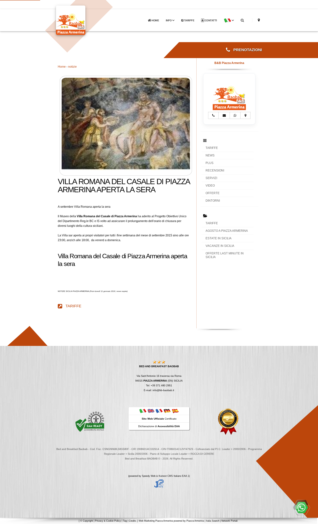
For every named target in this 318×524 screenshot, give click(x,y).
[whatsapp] (301, 507)
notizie (72, 66)
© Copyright (86, 520)
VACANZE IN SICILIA (220, 245)
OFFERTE (213, 193)
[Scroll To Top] (311, 520)
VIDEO (210, 185)
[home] (80, 20)
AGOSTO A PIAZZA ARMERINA (227, 230)
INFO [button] (169, 20)
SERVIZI (211, 178)
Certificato (159, 418)
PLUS (209, 162)
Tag (125, 520)
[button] (228, 20)
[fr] (159, 410)
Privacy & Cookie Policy (108, 520)
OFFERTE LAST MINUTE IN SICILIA (225, 255)
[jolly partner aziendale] (159, 483)
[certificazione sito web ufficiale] (228, 421)
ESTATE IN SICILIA (219, 238)
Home (62, 66)
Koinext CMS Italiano (170, 476)
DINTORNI (213, 200)
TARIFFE (188, 20)
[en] (151, 410)
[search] (242, 20)
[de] (167, 410)
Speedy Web (149, 476)
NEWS (210, 155)
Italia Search (212, 520)
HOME (155, 20)
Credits (132, 520)
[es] (175, 410)
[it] (142, 410)
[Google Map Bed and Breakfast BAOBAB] (259, 20)
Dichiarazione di (159, 426)
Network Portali (229, 520)
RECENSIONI (215, 170)
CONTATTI (210, 20)
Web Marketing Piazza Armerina (156, 520)
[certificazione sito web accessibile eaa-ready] (89, 421)
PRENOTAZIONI (246, 50)
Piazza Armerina (195, 520)
